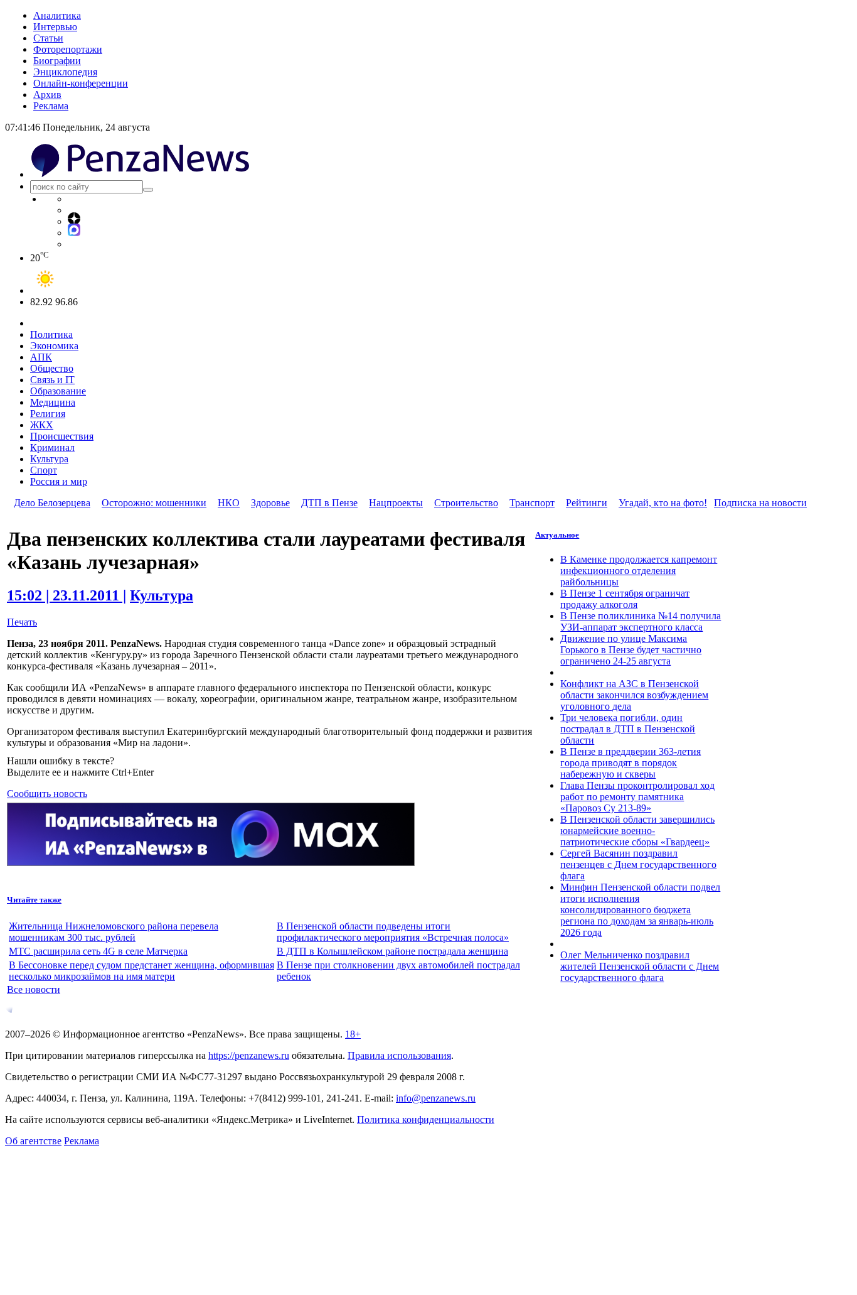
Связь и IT (52, 379)
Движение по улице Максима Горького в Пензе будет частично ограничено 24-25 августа (630, 649)
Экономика (54, 345)
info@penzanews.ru (436, 1098)
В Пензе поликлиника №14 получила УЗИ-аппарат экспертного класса (640, 621)
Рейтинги (586, 502)
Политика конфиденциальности (425, 1119)
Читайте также (34, 899)
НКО (229, 502)
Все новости (33, 989)
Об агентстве (33, 1140)
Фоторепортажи (67, 49)
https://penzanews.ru (248, 1055)
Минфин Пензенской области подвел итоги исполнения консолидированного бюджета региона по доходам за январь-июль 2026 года (640, 910)
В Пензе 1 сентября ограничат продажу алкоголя (624, 599)
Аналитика (57, 15)
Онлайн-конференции (80, 83)
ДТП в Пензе (329, 502)
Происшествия (61, 436)
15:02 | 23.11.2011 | (66, 595)
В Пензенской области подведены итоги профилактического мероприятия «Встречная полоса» (393, 932)
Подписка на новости (760, 502)
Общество (51, 368)
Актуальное (557, 534)
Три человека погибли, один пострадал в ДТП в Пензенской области (627, 728)
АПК (41, 357)
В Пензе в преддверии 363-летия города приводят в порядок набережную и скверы (630, 762)
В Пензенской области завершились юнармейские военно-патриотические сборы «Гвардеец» (637, 830)
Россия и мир (58, 481)
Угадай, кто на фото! (663, 502)
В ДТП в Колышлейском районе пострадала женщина (392, 951)
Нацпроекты (396, 502)
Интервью (55, 26)
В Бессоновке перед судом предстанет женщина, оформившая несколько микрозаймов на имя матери (141, 971)
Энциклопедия (65, 72)
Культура (49, 458)
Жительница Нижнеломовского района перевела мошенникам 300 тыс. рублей (113, 932)
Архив (47, 94)
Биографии (57, 60)
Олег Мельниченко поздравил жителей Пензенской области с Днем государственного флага (639, 966)
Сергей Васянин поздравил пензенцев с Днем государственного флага (638, 864)
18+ (353, 1034)
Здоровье (270, 502)
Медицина (52, 402)
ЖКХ (41, 425)
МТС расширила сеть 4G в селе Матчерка (98, 951)
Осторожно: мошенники (154, 502)
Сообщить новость (47, 793)
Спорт (43, 470)
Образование (58, 391)
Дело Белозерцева (52, 502)
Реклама (50, 105)
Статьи (48, 38)
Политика (51, 334)
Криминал (52, 447)
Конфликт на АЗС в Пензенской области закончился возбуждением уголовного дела (634, 695)
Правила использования (399, 1055)
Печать (22, 622)
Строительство (466, 502)
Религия (47, 413)
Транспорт (532, 502)
